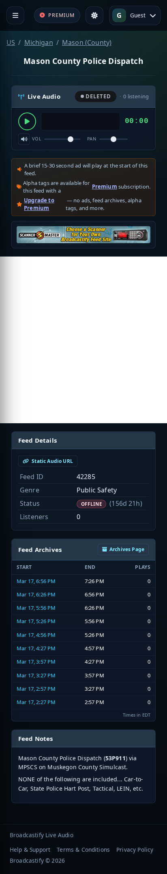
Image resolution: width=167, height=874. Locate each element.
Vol (36, 139)
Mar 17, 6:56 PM (36, 581)
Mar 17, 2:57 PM (36, 688)
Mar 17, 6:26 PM (36, 594)
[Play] (27, 121)
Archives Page (126, 549)
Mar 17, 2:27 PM (36, 702)
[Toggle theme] (94, 15)
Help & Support (30, 849)
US (10, 42)
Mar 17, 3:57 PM (36, 661)
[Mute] (24, 139)
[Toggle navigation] (15, 15)
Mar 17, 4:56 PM (36, 635)
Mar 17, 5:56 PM (36, 607)
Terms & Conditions (83, 849)
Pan (91, 139)
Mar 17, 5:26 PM (36, 621)
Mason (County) (86, 42)
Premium (104, 186)
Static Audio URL (51, 461)
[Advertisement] (83, 340)
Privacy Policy (134, 849)
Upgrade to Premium (39, 204)
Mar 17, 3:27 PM (36, 675)
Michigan (38, 42)
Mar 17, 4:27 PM (36, 648)
